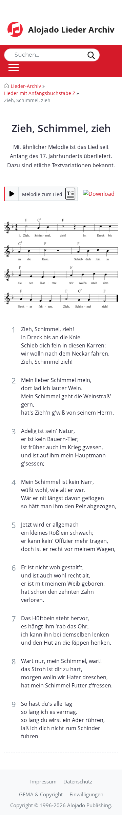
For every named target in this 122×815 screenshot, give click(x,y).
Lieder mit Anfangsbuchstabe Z (39, 93)
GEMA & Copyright (41, 794)
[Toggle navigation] (13, 67)
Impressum (43, 781)
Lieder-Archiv (26, 86)
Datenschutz (77, 781)
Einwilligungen (86, 794)
